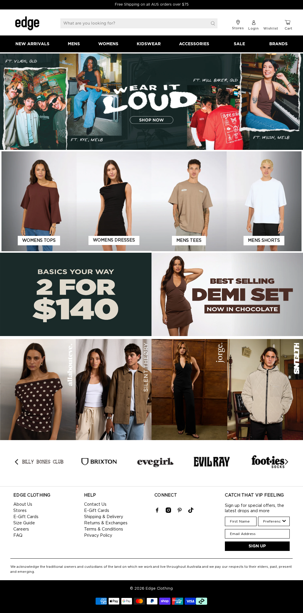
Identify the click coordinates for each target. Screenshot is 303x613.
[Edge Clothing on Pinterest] (179, 512)
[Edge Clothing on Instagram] (168, 512)
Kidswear (149, 44)
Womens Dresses (114, 240)
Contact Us (95, 504)
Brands (278, 44)
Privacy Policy (98, 535)
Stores (20, 511)
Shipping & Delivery (103, 517)
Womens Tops (39, 241)
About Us (22, 504)
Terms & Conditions (103, 529)
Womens (108, 44)
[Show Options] (284, 521)
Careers (21, 529)
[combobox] (272, 521)
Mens (74, 44)
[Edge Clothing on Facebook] (157, 512)
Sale (239, 44)
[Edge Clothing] (27, 23)
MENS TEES (189, 241)
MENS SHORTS (264, 241)
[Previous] (16, 461)
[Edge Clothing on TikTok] (191, 512)
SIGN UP (257, 546)
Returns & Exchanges (106, 523)
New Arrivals (32, 44)
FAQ (17, 535)
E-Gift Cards (25, 517)
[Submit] (213, 23)
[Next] (286, 461)
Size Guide (24, 523)
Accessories (194, 44)
